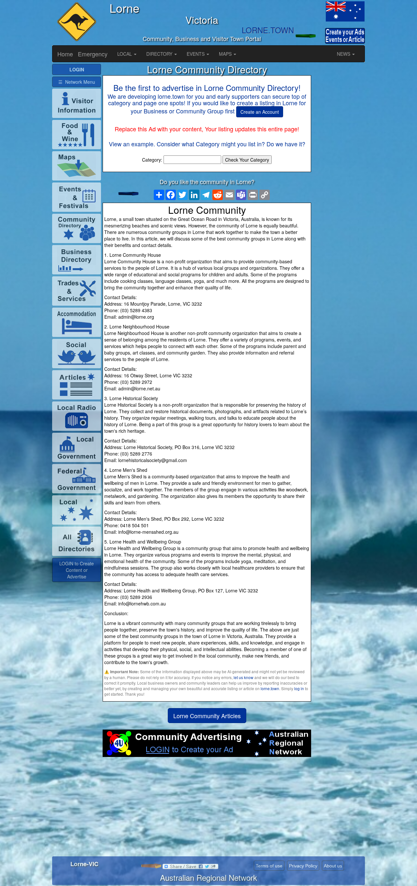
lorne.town (270, 688)
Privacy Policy (303, 865)
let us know (243, 677)
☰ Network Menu (76, 82)
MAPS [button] (226, 54)
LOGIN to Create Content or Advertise (76, 570)
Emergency (93, 54)
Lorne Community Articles (207, 715)
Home (65, 54)
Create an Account (259, 112)
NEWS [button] (344, 54)
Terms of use (269, 865)
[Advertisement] (207, 809)
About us (333, 865)
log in (299, 688)
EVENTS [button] (196, 54)
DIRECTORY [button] (160, 54)
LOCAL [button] (125, 54)
